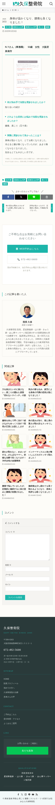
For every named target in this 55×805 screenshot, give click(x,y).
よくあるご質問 (10, 723)
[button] (8, 197)
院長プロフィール (11, 683)
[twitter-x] (22, 794)
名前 (8, 565)
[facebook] (18, 794)
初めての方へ (9, 688)
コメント (10, 532)
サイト (8, 584)
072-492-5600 (29, 259)
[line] (29, 794)
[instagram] (25, 794)
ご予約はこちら (10, 714)
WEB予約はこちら (29, 249)
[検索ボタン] (51, 4)
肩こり (41, 27)
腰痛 (47, 27)
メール (9, 575)
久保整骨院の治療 (11, 692)
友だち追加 (27, 750)
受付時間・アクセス (12, 719)
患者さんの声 (18, 27)
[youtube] (33, 794)
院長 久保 (27, 322)
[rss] (36, 794)
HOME (6, 679)
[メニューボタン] (4, 4)
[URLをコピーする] (47, 197)
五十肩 (8, 27)
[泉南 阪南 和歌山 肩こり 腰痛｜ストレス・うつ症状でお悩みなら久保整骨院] (27, 4)
